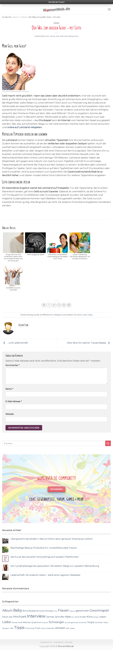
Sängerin (5, 628)
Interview (36, 616)
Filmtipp (49, 611)
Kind (77, 617)
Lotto (85, 315)
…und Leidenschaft (17, 343)
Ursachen (50, 628)
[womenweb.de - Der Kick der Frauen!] (56, 9)
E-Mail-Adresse (14, 401)
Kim (72, 617)
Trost (37, 628)
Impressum (58, 642)
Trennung (29, 628)
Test (12, 628)
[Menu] (109, 9)
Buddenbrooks (36, 611)
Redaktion (73, 36)
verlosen (60, 628)
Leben (102, 616)
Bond (26, 610)
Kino (90, 616)
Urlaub (43, 628)
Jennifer (60, 616)
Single (90, 622)
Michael (14, 622)
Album (7, 610)
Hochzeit (19, 616)
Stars (105, 622)
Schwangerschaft (71, 622)
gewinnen (82, 610)
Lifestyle (24, 17)
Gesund (72, 611)
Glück (79, 315)
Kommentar (12, 365)
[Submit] (108, 443)
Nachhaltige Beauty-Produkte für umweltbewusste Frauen (43, 548)
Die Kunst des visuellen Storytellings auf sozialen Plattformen (44, 557)
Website (10, 414)
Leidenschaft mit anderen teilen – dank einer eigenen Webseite (45, 575)
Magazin (15, 17)
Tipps (19, 627)
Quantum (36, 622)
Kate (68, 616)
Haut (5, 616)
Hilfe (11, 617)
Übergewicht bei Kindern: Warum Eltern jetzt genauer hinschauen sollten (51, 539)
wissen (72, 628)
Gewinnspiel (99, 610)
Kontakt (68, 642)
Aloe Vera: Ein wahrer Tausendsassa (87, 343)
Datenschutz (46, 642)
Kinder (83, 617)
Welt (67, 628)
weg (90, 315)
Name (9, 389)
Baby (17, 610)
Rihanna (45, 622)
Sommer (99, 622)
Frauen (63, 610)
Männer (27, 622)
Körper (95, 617)
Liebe (6, 622)
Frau (55, 611)
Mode (20, 622)
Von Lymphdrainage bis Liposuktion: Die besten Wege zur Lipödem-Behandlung (54, 566)
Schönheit (83, 622)
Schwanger (56, 622)
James (50, 616)
